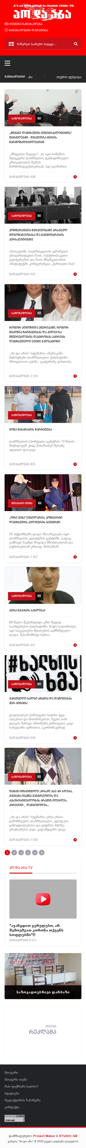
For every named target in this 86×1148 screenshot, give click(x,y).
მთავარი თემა (21, 503)
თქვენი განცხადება (25, 24)
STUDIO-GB (68, 1136)
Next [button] (70, 970)
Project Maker (44, 1136)
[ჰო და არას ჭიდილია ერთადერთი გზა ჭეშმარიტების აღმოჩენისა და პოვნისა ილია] (43, 20)
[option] (43, 976)
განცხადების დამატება (28, 30)
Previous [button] (16, 970)
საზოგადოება (21, 118)
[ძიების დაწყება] (75, 43)
